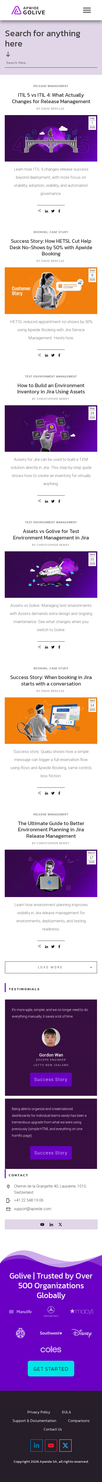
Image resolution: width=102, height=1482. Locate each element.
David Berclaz (53, 108)
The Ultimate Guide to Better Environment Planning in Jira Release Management (51, 829)
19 (92, 413)
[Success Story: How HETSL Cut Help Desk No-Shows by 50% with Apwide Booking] (51, 290)
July (92, 118)
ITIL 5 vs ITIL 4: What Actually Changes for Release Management (51, 98)
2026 (92, 127)
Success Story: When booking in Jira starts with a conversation (51, 680)
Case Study (59, 232)
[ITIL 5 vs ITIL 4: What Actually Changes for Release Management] (51, 138)
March (91, 852)
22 (92, 559)
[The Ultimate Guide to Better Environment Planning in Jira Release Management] (51, 873)
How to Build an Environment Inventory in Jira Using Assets (51, 388)
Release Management (51, 86)
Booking (41, 232)
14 (92, 705)
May (92, 408)
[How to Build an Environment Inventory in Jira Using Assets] (51, 428)
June (92, 270)
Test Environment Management (51, 376)
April (92, 554)
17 (91, 857)
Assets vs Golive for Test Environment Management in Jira (51, 534)
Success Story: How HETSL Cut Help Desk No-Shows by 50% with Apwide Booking (51, 247)
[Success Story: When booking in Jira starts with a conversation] (51, 720)
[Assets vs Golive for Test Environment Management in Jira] (51, 574)
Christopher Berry (53, 398)
